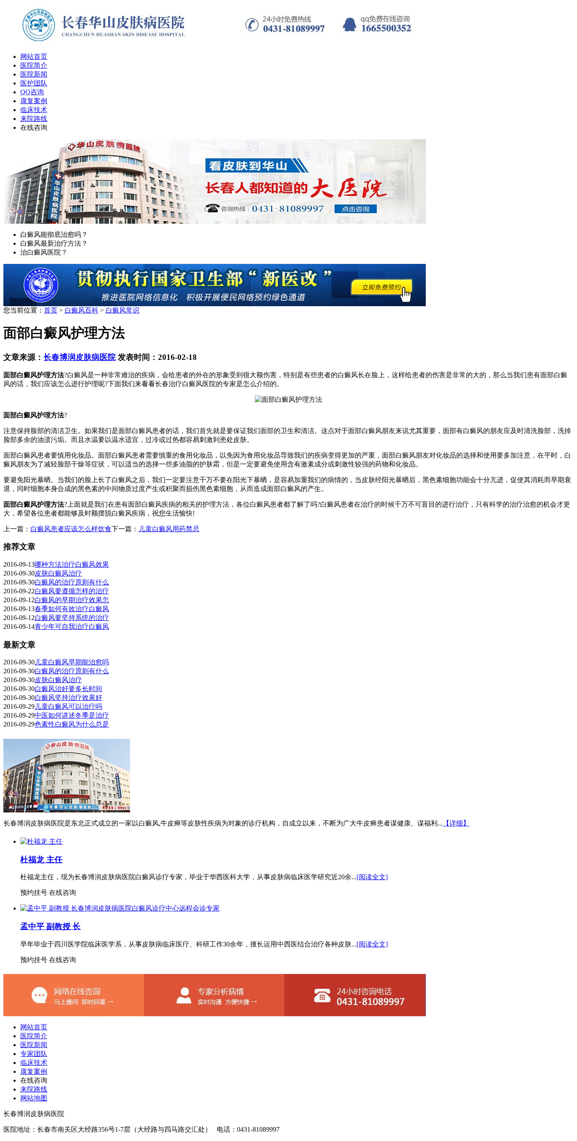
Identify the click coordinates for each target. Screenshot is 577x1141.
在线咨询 (33, 127)
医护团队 (33, 83)
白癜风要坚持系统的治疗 (72, 617)
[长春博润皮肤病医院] (214, 43)
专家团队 (33, 1053)
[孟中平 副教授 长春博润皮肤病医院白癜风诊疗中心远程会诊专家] (120, 908)
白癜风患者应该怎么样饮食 (71, 528)
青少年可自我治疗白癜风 (72, 626)
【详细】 (456, 823)
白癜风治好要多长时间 (68, 688)
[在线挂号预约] (214, 303)
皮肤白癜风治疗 (58, 573)
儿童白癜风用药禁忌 (169, 528)
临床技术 (33, 109)
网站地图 (33, 1098)
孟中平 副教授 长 (50, 926)
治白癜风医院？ (44, 252)
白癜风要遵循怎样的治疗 (72, 591)
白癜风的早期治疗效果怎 (72, 599)
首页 (50, 310)
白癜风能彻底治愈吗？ (54, 234)
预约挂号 (33, 892)
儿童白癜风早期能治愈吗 (72, 662)
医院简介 (33, 65)
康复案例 (33, 100)
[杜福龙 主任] (41, 841)
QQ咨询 (32, 92)
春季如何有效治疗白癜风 (72, 608)
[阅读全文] (372, 876)
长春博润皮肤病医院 (80, 357)
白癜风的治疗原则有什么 (72, 582)
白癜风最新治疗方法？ (54, 243)
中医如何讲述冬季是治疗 (72, 715)
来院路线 (33, 118)
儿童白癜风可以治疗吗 (68, 706)
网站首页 (33, 56)
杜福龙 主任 (41, 859)
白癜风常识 (122, 310)
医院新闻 (33, 74)
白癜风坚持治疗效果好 (68, 697)
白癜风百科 (81, 310)
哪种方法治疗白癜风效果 (72, 564)
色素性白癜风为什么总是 (72, 724)
